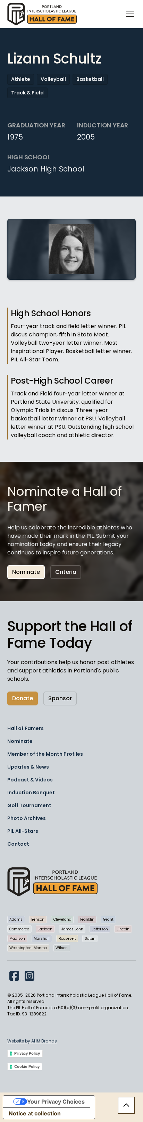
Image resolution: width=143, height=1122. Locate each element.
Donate (22, 698)
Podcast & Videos (30, 779)
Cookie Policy (27, 1066)
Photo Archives (26, 818)
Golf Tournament (29, 805)
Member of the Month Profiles (45, 754)
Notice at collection (35, 1113)
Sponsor (60, 698)
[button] (129, 14)
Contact (18, 843)
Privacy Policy (27, 1053)
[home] (42, 14)
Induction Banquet (31, 792)
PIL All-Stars (22, 831)
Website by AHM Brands (32, 1041)
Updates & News (28, 766)
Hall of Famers (25, 728)
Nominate (26, 572)
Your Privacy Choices (56, 1101)
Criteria (65, 572)
